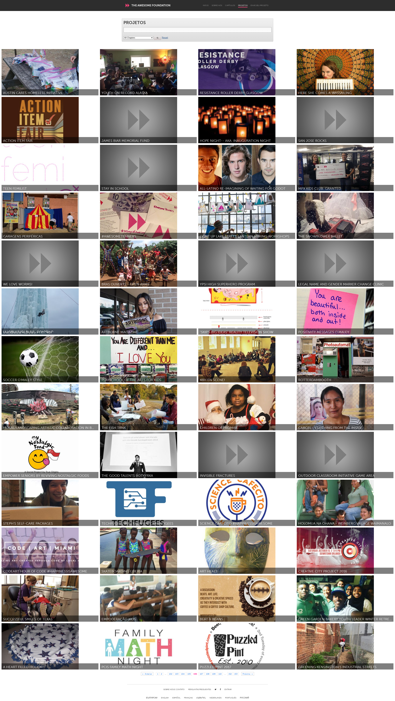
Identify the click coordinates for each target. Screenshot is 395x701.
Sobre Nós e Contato (174, 689)
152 (230, 674)
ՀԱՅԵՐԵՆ (201, 698)
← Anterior (147, 674)
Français (188, 698)
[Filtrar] (157, 38)
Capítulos (230, 5)
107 (201, 674)
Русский (244, 698)
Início (206, 5)
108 (207, 674)
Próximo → (248, 674)
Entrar (228, 689)
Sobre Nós (217, 5)
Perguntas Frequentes (199, 689)
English (165, 698)
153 (235, 674)
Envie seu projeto (259, 5)
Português (230, 698)
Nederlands (215, 698)
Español (176, 698)
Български (151, 698)
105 (189, 674)
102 (170, 674)
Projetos (242, 5)
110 (220, 674)
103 (176, 674)
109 (214, 674)
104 (183, 674)
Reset (165, 37)
